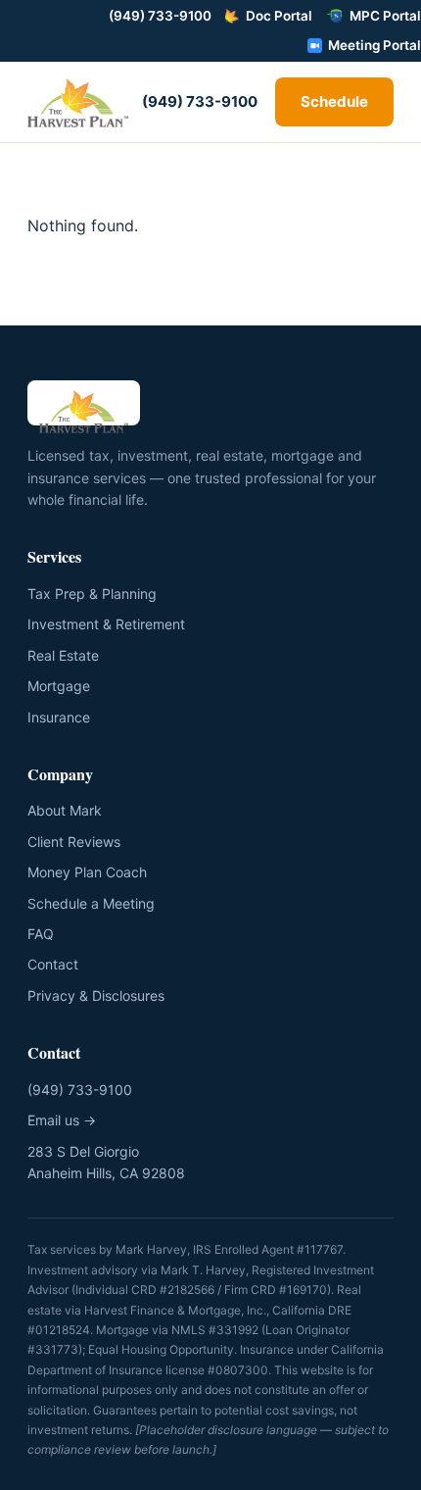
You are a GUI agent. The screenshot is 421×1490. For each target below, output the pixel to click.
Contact (52, 964)
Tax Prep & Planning (92, 593)
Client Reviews (73, 841)
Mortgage (58, 685)
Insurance (58, 717)
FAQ (40, 933)
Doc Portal (279, 16)
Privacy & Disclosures (95, 995)
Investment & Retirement (106, 624)
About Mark (64, 810)
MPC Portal (385, 16)
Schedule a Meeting (91, 903)
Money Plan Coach (87, 872)
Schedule (334, 101)
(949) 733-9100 (160, 16)
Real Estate (63, 655)
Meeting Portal (374, 45)
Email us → (61, 1120)
